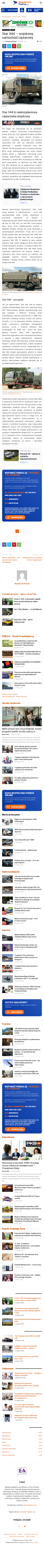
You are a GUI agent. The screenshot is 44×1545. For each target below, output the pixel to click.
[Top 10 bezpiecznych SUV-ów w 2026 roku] (7, 1338)
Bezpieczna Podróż (11, 41)
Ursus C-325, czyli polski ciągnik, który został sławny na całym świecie (27, 601)
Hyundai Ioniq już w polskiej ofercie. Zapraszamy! (32, 559)
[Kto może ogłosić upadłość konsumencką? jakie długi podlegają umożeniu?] (7, 1407)
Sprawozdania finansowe (16, 1536)
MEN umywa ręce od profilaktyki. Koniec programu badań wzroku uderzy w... (22, 730)
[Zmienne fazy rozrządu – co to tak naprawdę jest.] (7, 863)
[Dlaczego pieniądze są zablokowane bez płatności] (7, 1042)
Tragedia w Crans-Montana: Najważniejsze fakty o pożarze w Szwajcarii (26, 957)
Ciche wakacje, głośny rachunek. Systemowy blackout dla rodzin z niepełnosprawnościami (26, 749)
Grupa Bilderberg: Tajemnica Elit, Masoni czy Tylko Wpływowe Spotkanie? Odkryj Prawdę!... (26, 643)
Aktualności (6, 725)
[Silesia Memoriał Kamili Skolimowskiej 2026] (7, 1322)
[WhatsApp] (19, 46)
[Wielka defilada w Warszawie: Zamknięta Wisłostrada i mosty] (7, 937)
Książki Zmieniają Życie (13, 1228)
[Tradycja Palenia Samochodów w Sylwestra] (7, 968)
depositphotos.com (30, 1505)
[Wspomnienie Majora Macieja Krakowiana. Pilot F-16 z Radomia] (7, 979)
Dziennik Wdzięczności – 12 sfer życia (28, 1265)
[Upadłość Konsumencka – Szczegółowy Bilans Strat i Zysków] (7, 1386)
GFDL (31, 292)
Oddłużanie (16, 1012)
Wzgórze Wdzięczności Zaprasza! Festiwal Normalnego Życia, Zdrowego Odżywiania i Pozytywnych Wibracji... (28, 1219)
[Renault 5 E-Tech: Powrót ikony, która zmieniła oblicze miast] (7, 911)
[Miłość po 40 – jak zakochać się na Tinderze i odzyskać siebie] (7, 1257)
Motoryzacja (16, 16)
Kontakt (20, 1534)
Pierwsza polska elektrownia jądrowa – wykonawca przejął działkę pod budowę (28, 674)
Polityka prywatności (10, 1534)
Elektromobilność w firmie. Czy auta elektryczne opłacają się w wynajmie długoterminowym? (27, 900)
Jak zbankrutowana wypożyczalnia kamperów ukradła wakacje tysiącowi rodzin (27, 1031)
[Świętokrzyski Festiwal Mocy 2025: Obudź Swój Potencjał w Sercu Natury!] (7, 1209)
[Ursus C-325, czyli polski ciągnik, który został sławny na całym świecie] (7, 601)
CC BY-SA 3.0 (24, 292)
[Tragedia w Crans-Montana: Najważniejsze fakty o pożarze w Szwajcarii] (7, 958)
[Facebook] (4, 46)
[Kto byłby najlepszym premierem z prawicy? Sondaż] (7, 780)
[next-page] (7, 630)
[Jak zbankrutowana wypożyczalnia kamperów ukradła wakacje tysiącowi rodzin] (7, 1031)
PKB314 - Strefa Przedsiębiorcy (18, 636)
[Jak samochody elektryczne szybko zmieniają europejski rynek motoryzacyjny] (7, 879)
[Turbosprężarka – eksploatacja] (7, 852)
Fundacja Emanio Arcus (31, 1534)
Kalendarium (8, 1137)
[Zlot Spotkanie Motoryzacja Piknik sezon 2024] (7, 1359)
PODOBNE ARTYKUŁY (10, 594)
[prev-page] (3, 630)
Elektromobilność (11, 872)
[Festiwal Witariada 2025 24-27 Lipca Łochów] (7, 1199)
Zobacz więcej (34, 1542)
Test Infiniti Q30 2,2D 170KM (24, 840)
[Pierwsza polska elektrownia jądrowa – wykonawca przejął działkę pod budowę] (7, 675)
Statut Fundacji (30, 1536)
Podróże (6, 1024)
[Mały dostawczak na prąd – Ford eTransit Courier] (7, 921)
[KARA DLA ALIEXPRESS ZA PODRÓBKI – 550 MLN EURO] (7, 664)
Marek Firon (5, 734)
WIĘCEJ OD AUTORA (28, 594)
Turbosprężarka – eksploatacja (26, 850)
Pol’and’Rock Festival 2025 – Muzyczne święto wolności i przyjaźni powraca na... (28, 1188)
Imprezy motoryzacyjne (9, 694)
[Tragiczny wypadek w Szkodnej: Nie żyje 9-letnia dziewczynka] (7, 760)
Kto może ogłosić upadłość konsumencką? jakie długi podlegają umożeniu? (27, 1407)
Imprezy (6, 930)
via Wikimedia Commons (14, 394)
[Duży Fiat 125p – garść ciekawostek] (7, 622)
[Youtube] (25, 1526)
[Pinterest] (14, 46)
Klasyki (24, 16)
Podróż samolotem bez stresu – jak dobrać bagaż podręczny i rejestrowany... (27, 1063)
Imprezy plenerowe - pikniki (10, 1159)
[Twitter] (9, 46)
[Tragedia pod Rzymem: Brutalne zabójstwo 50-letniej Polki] (7, 770)
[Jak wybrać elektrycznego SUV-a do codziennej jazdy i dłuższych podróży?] (7, 890)
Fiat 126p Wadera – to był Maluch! (28, 609)
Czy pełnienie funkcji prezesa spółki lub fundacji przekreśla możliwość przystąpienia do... (28, 1396)
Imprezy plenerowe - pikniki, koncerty (14, 696)
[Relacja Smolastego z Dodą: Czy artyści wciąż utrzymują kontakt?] (7, 947)
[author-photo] (22, 580)
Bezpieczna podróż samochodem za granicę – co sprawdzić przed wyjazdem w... (27, 1052)
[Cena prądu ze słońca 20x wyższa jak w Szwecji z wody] (7, 685)
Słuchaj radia (17, 68)
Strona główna (6, 16)
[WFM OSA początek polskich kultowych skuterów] (7, 832)
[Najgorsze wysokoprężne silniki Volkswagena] (7, 822)
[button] (3, 3)
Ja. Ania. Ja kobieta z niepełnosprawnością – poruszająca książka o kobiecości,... (27, 1246)
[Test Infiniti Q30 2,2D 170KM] (7, 842)
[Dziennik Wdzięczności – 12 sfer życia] (7, 1267)
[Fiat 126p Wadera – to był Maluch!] (7, 611)
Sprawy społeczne (11, 703)
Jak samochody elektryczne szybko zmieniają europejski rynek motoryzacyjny (27, 879)
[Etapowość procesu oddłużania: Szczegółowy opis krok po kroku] (7, 1418)
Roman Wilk (5, 1171)
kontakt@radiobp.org (27, 1512)
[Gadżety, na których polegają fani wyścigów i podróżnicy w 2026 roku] (7, 1074)
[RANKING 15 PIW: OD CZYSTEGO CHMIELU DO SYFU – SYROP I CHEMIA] (7, 1349)
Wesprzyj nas (17, 517)
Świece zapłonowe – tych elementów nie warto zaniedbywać (11, 560)
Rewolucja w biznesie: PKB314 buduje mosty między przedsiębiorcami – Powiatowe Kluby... (27, 989)
